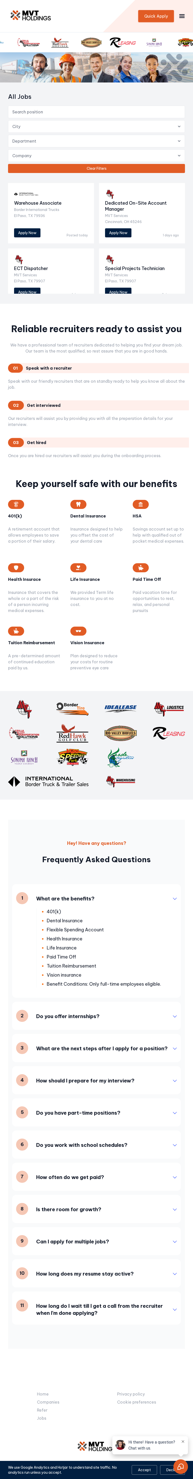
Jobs (41, 1418)
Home (43, 1394)
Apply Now (27, 233)
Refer (42, 1410)
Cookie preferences (136, 1402)
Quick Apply (156, 16)
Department (24, 141)
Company (21, 155)
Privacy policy (131, 1394)
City (16, 126)
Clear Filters (97, 168)
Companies (48, 1402)
